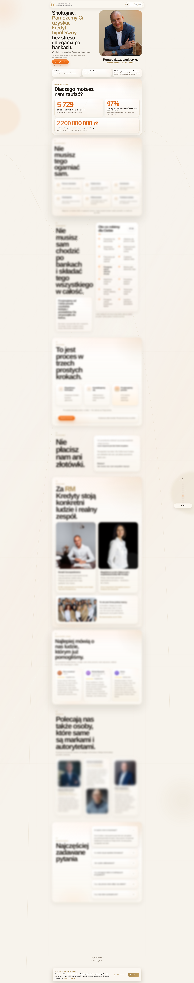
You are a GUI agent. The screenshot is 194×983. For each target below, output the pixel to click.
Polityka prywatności (97, 957)
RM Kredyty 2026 (97, 961)
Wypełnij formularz (60, 62)
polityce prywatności (70, 978)
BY (140, 4)
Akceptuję (133, 975)
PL (127, 4)
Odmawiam (120, 975)
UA (136, 4)
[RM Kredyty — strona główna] (61, 4)
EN (131, 4)
